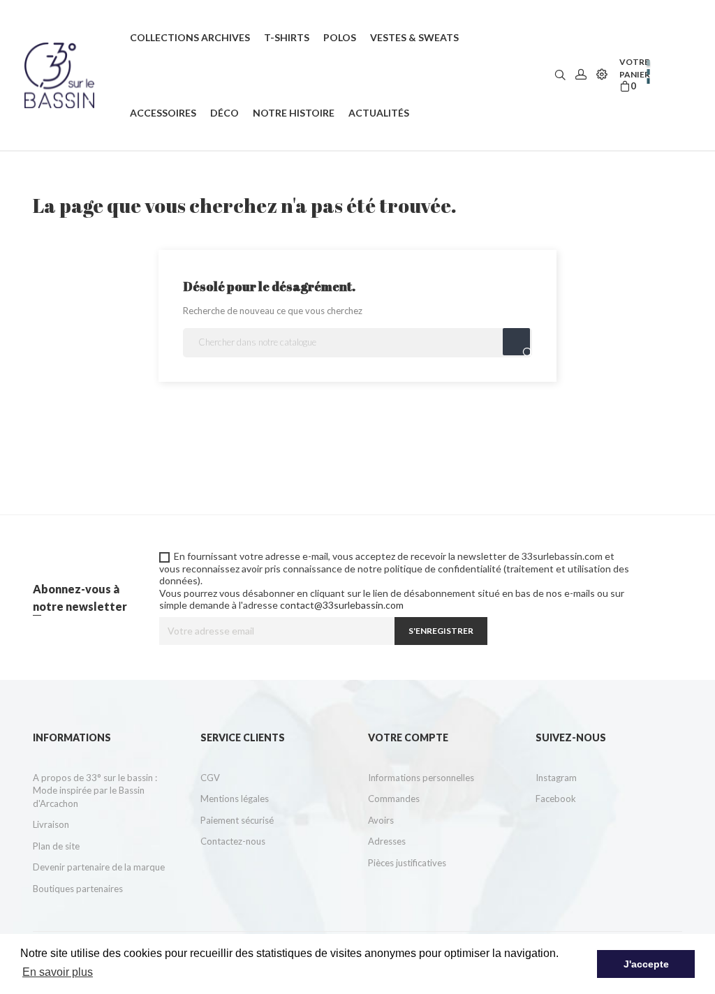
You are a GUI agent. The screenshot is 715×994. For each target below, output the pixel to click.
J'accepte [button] (646, 964)
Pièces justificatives (407, 862)
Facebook (556, 798)
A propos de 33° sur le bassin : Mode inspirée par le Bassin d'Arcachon (95, 790)
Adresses (387, 841)
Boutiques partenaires (78, 888)
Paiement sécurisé (237, 820)
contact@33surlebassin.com (342, 605)
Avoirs (381, 820)
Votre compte (408, 737)
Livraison (51, 824)
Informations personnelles (421, 777)
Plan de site (56, 846)
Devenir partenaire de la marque (99, 867)
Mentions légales (234, 798)
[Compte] (580, 75)
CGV (210, 777)
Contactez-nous (232, 841)
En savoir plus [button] (57, 972)
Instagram (556, 777)
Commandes (394, 798)
